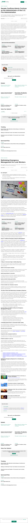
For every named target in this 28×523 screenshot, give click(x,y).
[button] (1, 2)
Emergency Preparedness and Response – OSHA (10, 352)
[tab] (3, 111)
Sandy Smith (3, 18)
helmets (14, 331)
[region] (14, 113)
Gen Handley (3, 167)
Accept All (14, 521)
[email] (16, 21)
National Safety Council (10, 213)
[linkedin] (12, 21)
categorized (20, 232)
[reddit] (15, 21)
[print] (26, 21)
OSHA (25, 311)
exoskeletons (18, 331)
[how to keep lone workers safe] (4, 397)
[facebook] (11, 21)
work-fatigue (23, 331)
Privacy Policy (24, 519)
